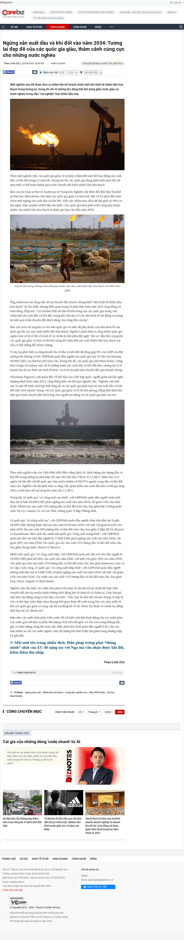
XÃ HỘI (14, 27)
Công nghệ (79, 858)
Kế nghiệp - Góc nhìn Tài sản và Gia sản (140, 12)
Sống (93, 858)
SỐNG (98, 27)
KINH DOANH (58, 27)
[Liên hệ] (34, 72)
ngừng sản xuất (33, 692)
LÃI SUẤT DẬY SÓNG (61, 12)
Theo (67, 672)
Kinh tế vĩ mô (40, 858)
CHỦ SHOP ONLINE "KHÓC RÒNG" (96, 12)
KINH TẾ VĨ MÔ (34, 27)
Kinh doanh (58, 63)
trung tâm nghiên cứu (76, 692)
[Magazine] (6, 2)
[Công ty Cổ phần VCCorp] (19, 901)
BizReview (39, 12)
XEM (119, 712)
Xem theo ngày (65, 712)
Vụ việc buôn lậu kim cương (48, 18)
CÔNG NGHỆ (79, 27)
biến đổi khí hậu (97, 692)
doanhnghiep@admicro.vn (101, 880)
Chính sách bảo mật (12, 890)
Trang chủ (9, 858)
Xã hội (24, 858)
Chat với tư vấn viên (97, 887)
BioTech (172, 12)
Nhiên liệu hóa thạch (53, 692)
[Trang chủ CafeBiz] (3, 26)
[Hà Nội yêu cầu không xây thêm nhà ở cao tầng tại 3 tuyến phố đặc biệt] (22, 802)
